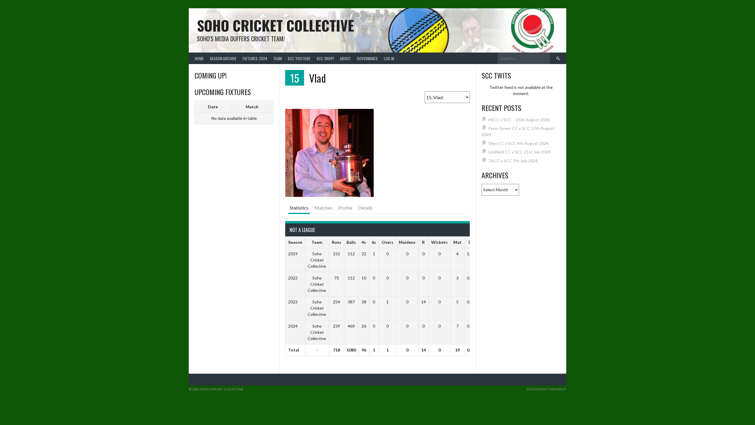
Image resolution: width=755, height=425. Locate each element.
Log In (389, 58)
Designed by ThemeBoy (546, 389)
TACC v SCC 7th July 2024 (513, 160)
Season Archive (223, 58)
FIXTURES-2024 (254, 58)
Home (199, 58)
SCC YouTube (299, 58)
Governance (367, 58)
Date (213, 106)
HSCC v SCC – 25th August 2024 (519, 119)
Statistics (299, 207)
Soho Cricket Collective (275, 25)
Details (365, 207)
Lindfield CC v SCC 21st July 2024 (519, 151)
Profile (345, 207)
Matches (323, 207)
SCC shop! (325, 58)
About (345, 58)
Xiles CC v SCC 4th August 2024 (518, 143)
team (277, 58)
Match (252, 106)
